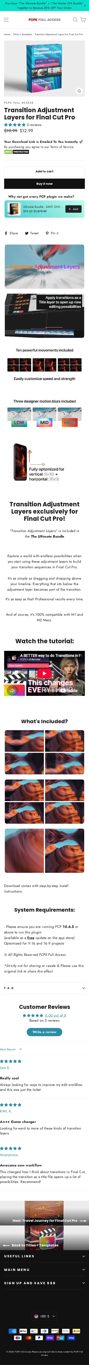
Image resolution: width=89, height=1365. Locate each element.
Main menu (17, 1269)
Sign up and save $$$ (30, 1283)
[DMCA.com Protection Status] (16, 153)
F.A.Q (9, 988)
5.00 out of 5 (55, 1015)
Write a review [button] (45, 1032)
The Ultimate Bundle (47, 536)
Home (7, 34)
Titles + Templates (22, 34)
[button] (15, 124)
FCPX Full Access (19, 102)
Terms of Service (61, 147)
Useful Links (19, 1256)
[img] (10, 1061)
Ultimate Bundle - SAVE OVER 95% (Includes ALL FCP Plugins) (43, 207)
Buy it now (44, 184)
